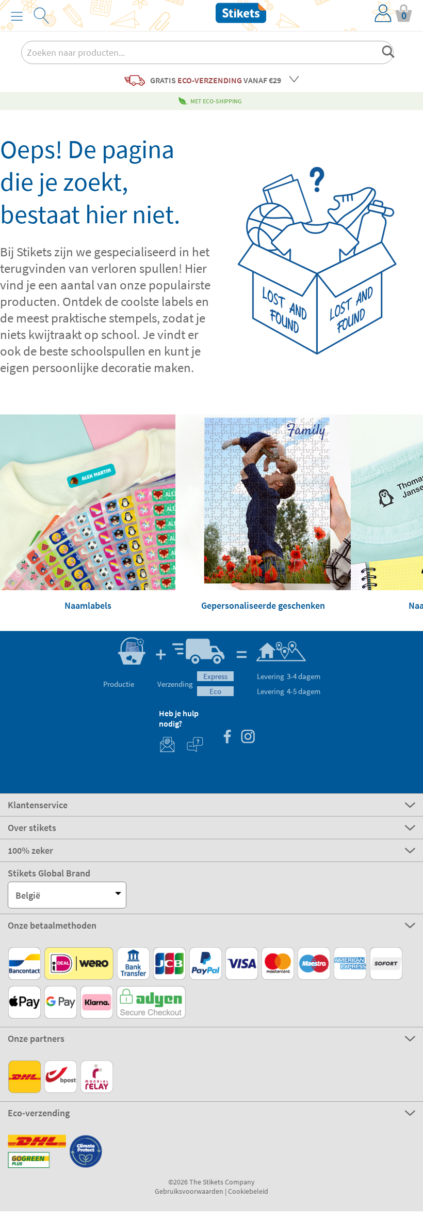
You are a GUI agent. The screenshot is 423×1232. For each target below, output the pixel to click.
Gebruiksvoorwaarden (189, 1191)
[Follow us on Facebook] (227, 737)
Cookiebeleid (248, 1191)
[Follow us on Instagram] (247, 737)
